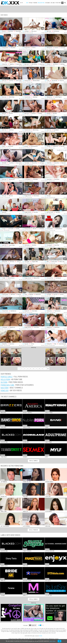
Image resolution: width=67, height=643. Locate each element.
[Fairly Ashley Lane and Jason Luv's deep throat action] (11, 254)
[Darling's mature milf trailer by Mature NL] (11, 205)
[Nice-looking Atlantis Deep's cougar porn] (11, 89)
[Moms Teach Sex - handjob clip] (11, 56)
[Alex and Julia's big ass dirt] (33, 221)
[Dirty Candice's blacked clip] (56, 89)
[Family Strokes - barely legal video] (33, 89)
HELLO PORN (5, 379)
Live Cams (53, 2)
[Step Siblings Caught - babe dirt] (56, 320)
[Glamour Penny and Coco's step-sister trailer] (56, 172)
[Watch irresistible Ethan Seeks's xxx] (33, 303)
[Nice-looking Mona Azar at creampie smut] (11, 188)
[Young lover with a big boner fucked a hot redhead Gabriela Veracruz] (11, 270)
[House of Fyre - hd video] (33, 40)
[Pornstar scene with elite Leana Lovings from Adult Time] (11, 237)
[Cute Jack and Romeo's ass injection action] (33, 155)
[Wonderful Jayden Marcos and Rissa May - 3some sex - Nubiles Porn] (56, 303)
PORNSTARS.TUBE (7, 385)
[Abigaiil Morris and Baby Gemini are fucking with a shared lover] (11, 24)
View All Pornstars (33, 530)
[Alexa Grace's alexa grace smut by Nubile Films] (11, 336)
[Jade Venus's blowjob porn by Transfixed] (11, 122)
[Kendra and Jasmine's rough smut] (56, 254)
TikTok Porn (58, 2)
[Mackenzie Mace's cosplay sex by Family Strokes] (33, 73)
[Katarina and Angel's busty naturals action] (33, 139)
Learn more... (53, 641)
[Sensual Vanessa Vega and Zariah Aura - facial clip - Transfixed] (33, 106)
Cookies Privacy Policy (13, 638)
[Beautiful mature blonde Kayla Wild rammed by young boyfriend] (11, 106)
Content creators (44, 638)
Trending (35, 2)
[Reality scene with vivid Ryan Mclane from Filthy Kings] (56, 122)
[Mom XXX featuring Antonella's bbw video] (56, 106)
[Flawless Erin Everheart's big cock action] (56, 24)
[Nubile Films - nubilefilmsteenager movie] (56, 155)
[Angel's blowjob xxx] (11, 320)
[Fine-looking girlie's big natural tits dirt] (56, 188)
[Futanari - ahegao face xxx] (11, 221)
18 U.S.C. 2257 (28, 638)
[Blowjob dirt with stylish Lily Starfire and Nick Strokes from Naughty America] (33, 188)
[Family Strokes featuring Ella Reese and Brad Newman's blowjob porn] (11, 303)
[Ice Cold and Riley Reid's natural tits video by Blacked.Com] (56, 40)
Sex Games (47, 2)
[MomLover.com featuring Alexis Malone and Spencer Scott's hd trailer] (11, 172)
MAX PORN (4, 388)
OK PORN (4, 382)
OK (59, 641)
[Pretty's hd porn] (56, 237)
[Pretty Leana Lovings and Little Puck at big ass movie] (11, 73)
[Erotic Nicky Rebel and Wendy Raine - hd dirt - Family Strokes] (11, 40)
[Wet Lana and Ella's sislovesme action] (11, 287)
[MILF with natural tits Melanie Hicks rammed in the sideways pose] (33, 270)
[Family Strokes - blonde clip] (33, 122)
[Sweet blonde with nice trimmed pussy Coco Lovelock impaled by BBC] (11, 139)
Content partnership (36, 638)
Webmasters (51, 638)
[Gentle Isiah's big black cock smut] (56, 270)
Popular (30, 2)
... (45, 368)
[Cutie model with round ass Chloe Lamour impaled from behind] (33, 24)
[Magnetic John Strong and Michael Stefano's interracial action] (33, 172)
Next (48, 368)
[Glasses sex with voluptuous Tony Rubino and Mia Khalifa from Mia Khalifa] (11, 155)
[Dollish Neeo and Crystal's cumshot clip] (56, 336)
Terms (22, 638)
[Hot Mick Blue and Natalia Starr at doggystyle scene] (33, 287)
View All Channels (33, 461)
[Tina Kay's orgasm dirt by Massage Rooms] (33, 336)
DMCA (19, 638)
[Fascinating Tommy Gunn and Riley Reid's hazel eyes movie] (33, 320)
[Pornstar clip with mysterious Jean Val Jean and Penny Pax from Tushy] (56, 73)
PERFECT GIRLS (6, 376)
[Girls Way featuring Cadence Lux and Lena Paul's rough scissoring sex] (56, 139)
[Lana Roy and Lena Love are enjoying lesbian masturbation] (56, 287)
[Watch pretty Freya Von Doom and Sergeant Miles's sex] (33, 254)
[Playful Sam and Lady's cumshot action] (56, 56)
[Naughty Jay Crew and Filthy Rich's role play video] (56, 221)
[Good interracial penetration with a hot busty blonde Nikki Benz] (33, 237)
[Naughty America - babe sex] (33, 205)
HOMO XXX (4, 390)
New (27, 2)
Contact (56, 638)
